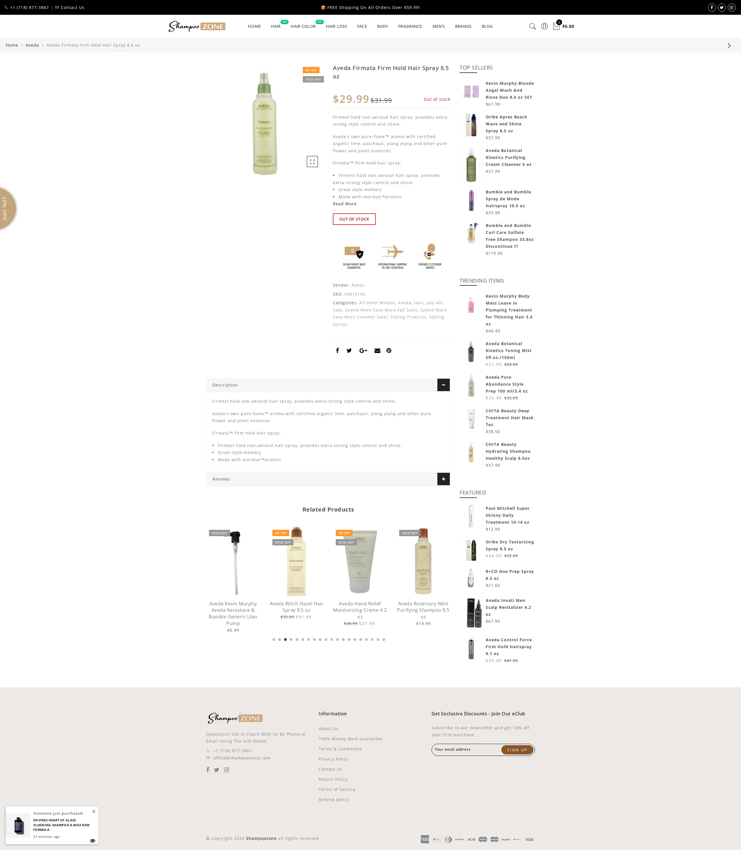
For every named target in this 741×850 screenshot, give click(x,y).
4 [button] (290, 638)
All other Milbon (377, 302)
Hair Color (303, 26)
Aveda (32, 45)
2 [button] (279, 638)
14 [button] (348, 638)
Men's (438, 26)
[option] (233, 574)
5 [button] (296, 638)
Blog (487, 26)
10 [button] (325, 638)
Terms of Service (337, 789)
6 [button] (302, 638)
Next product (729, 45)
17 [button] (365, 638)
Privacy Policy (334, 759)
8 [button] (313, 638)
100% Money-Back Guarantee (351, 738)
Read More (345, 203)
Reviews (221, 479)
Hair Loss (336, 26)
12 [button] (336, 638)
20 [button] (383, 638)
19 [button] (377, 638)
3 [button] (284, 638)
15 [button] (354, 638)
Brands (463, 26)
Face (362, 26)
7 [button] (308, 638)
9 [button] (319, 638)
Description (225, 385)
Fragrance (410, 26)
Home (254, 26)
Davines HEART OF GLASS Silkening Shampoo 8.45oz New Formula (61, 825)
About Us (329, 728)
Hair (276, 26)
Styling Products (408, 317)
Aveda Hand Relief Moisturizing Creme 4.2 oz (296, 610)
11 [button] (331, 638)
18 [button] (371, 638)
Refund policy (334, 799)
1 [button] (273, 638)
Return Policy (333, 779)
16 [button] (360, 638)
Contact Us (330, 769)
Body (382, 26)
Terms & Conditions (340, 749)
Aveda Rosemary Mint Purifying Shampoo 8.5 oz (360, 610)
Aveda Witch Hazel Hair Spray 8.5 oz (233, 606)
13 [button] (342, 638)
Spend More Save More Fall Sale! (381, 310)
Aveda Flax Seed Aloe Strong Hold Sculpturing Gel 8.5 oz (423, 610)
